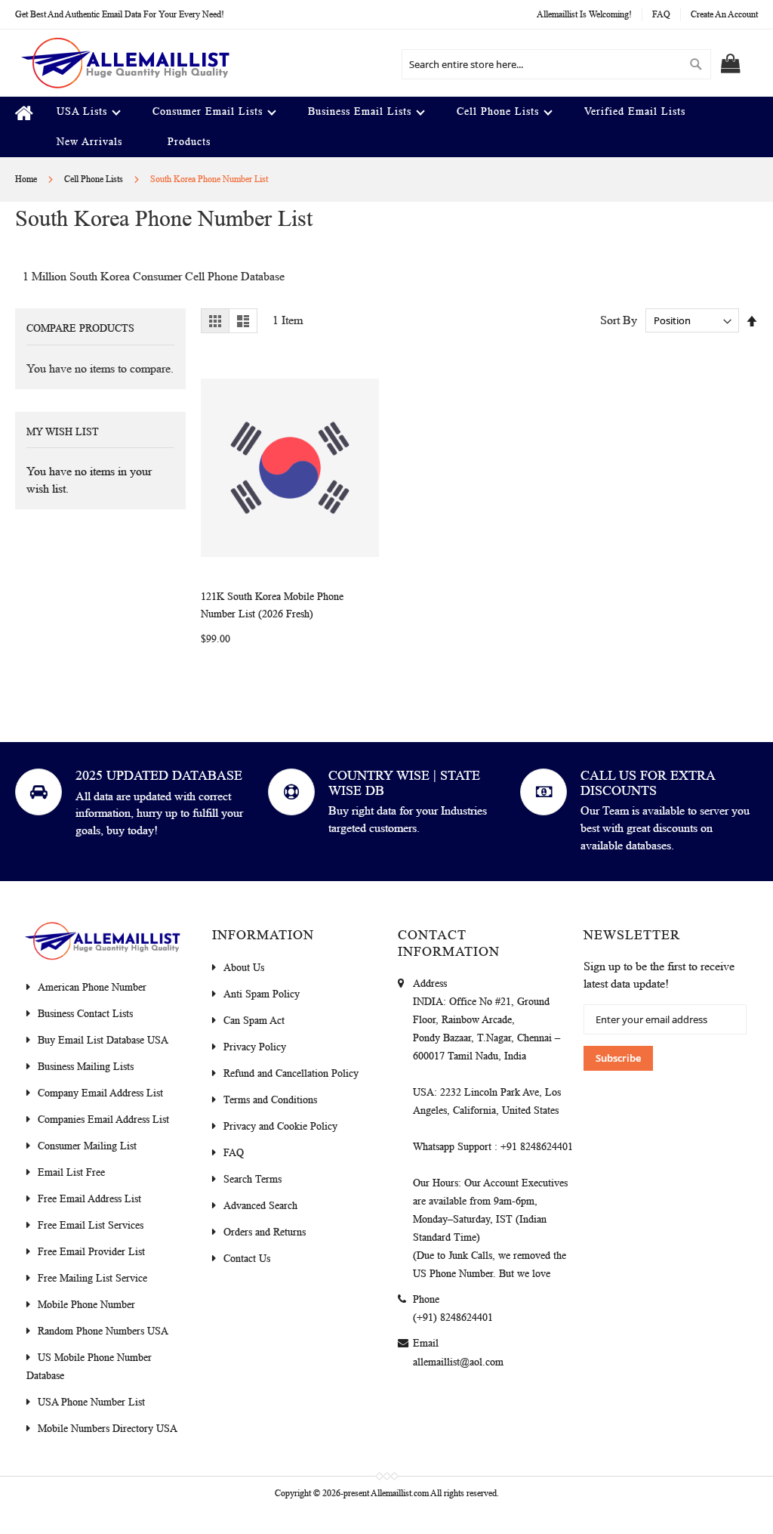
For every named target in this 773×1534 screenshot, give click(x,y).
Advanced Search (260, 1205)
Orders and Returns (264, 1232)
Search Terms (252, 1179)
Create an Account (724, 14)
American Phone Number (92, 987)
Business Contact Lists (85, 1013)
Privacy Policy (254, 1047)
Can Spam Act (254, 1020)
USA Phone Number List (91, 1402)
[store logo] (124, 62)
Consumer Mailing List (87, 1146)
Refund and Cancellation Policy (291, 1073)
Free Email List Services (90, 1225)
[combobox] (556, 64)
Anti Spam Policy (261, 994)
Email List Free (71, 1172)
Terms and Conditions (270, 1100)
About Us (243, 967)
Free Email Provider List (91, 1251)
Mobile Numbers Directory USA (107, 1428)
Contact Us (246, 1258)
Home (27, 179)
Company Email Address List (100, 1093)
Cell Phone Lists (94, 179)
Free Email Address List (89, 1199)
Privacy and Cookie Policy (280, 1126)
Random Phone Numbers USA (103, 1331)
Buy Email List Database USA (103, 1040)
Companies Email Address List (103, 1119)
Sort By (618, 320)
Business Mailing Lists (86, 1066)
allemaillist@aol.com (458, 1362)
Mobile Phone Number (86, 1304)
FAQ (661, 14)
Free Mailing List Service (92, 1278)
